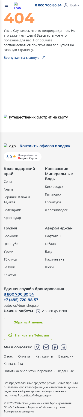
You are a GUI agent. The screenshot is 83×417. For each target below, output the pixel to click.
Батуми (9, 267)
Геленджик (12, 210)
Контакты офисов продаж (45, 146)
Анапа (9, 189)
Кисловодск (54, 186)
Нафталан (53, 236)
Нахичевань (54, 259)
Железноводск (56, 210)
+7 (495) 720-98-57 (21, 300)
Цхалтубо (11, 244)
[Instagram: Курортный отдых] (37, 347)
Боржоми (11, 236)
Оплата (24, 356)
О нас (8, 356)
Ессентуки (53, 202)
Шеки (49, 267)
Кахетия (10, 275)
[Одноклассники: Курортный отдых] (63, 347)
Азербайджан (59, 228)
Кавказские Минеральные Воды (59, 174)
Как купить (44, 356)
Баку (48, 251)
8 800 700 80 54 (48, 5)
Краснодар (12, 217)
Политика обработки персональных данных (39, 371)
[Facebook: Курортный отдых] (55, 347)
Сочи (8, 181)
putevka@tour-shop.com (23, 305)
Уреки (8, 251)
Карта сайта (13, 363)
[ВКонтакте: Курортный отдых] (46, 347)
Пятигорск (53, 194)
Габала (50, 244)
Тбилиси (10, 259)
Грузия (10, 228)
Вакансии (66, 356)
